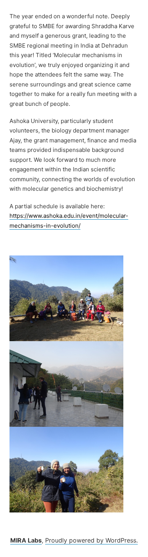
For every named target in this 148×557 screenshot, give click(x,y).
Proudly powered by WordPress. (91, 540)
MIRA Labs (26, 540)
